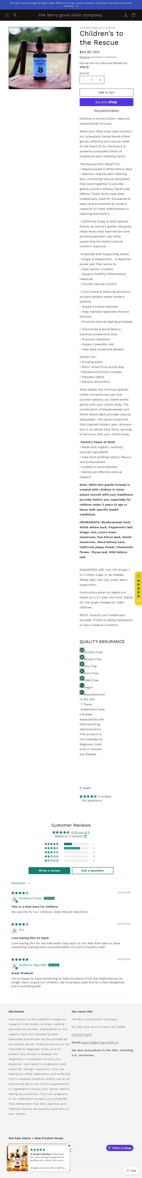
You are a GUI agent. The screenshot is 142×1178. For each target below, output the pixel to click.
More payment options (106, 110)
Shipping (84, 57)
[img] (20, 893)
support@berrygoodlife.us (99, 1042)
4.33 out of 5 (80, 832)
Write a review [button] (49, 870)
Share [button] (87, 788)
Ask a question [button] (93, 870)
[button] (7, 15)
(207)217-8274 (82, 1034)
